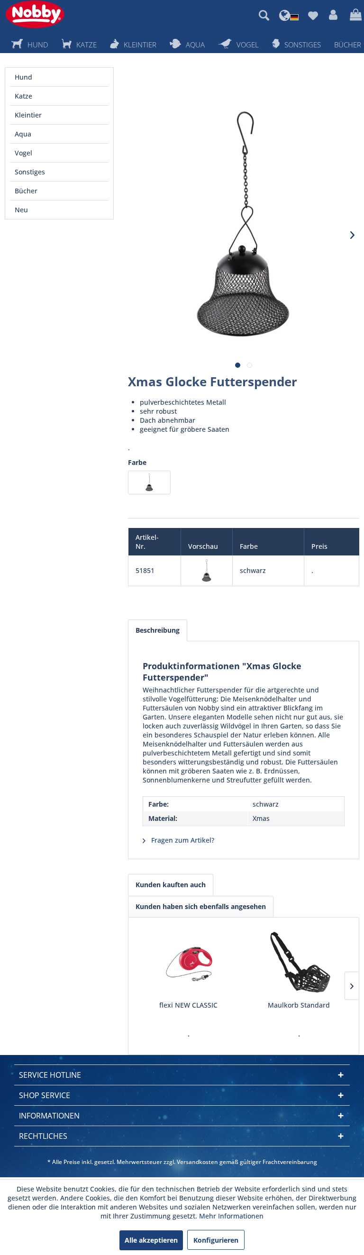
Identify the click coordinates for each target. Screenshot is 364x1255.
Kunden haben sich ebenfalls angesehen (201, 906)
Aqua (23, 133)
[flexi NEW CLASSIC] (188, 962)
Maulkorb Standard (299, 1004)
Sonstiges (30, 171)
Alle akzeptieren (151, 1240)
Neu (21, 209)
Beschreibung (158, 630)
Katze (23, 95)
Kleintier (28, 114)
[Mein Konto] (333, 15)
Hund (23, 77)
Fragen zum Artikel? (181, 840)
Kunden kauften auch (171, 884)
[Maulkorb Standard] (299, 962)
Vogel (23, 152)
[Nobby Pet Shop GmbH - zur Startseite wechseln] (35, 14)
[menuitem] (264, 15)
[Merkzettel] (312, 15)
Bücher (26, 190)
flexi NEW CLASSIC (188, 1004)
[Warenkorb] (354, 15)
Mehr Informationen (231, 1215)
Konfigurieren (215, 1240)
